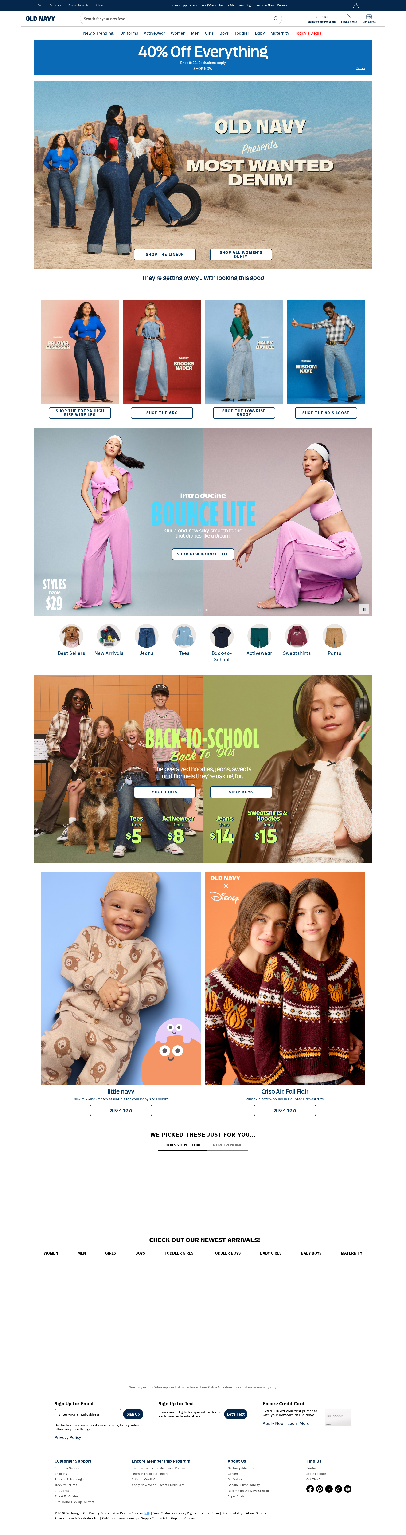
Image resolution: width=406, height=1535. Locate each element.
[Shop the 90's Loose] (326, 359)
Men (195, 33)
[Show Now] (203, 522)
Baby (260, 33)
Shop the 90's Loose (326, 413)
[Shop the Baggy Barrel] (244, 359)
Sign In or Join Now (260, 5)
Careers (233, 1474)
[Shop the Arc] (162, 359)
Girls (209, 33)
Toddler (241, 33)
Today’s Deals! (309, 33)
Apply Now (273, 1423)
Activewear (154, 33)
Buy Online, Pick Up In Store (74, 1502)
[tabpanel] (203, 1159)
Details (282, 5)
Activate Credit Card (146, 1479)
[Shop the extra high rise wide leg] (80, 359)
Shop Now (202, 69)
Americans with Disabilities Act (76, 1518)
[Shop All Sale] (203, 57)
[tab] (182, 1145)
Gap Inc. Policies (183, 1518)
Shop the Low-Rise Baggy (244, 413)
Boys (224, 33)
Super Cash (236, 1496)
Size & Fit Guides (66, 1496)
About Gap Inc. (257, 1513)
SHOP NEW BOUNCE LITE (203, 554)
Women (178, 33)
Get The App (315, 1479)
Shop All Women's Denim (241, 254)
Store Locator (316, 1474)
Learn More (298, 1423)
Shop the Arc (162, 413)
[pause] (364, 609)
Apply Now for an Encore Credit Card (158, 1485)
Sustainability (232, 1513)
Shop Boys (241, 792)
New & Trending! (99, 33)
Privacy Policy (68, 1437)
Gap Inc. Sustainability (244, 1485)
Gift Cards (62, 1490)
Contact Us (314, 1468)
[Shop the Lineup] (203, 173)
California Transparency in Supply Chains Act (134, 1518)
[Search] (276, 18)
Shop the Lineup (165, 254)
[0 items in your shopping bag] (366, 5)
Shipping (61, 1474)
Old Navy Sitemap (241, 1468)
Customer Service (67, 1468)
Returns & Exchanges (70, 1479)
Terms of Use (209, 1513)
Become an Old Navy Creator (248, 1490)
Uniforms (129, 33)
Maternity (279, 33)
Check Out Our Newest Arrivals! (204, 1240)
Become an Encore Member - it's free (158, 1468)
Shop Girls (165, 792)
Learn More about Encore (150, 1474)
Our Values (235, 1479)
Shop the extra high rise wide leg (80, 413)
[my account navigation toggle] (356, 5)
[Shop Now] (203, 769)
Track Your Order (66, 1485)
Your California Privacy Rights (174, 1513)
